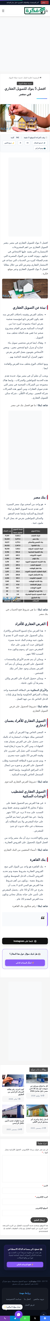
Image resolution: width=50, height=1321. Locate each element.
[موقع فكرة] (35, 10)
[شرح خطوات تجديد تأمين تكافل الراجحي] (13, 1111)
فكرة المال (28, 78)
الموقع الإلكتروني (41, 1208)
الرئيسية (36, 78)
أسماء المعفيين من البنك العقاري (20, 849)
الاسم (45, 1186)
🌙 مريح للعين (9, 143)
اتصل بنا (27, 1299)
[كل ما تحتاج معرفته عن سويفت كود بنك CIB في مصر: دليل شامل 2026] (37, 1078)
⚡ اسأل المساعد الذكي (25, 963)
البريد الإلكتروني (41, 1197)
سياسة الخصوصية (13, 1299)
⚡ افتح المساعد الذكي (25, 1264)
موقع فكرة (33, 1281)
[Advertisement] (25, 45)
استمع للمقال (40, 143)
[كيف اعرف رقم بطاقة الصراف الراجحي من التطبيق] (13, 1080)
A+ (27, 143)
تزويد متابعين (38, 1299)
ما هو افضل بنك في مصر (23, 405)
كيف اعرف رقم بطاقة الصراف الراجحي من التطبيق (15, 1091)
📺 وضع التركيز (40, 148)
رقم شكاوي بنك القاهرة (24, 906)
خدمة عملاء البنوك (15, 78)
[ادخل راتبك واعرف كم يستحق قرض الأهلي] (37, 1111)
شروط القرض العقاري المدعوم (20, 781)
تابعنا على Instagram (25, 941)
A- (20, 143)
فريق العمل (29, 1304)
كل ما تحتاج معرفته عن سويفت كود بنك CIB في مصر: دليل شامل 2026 (38, 1088)
